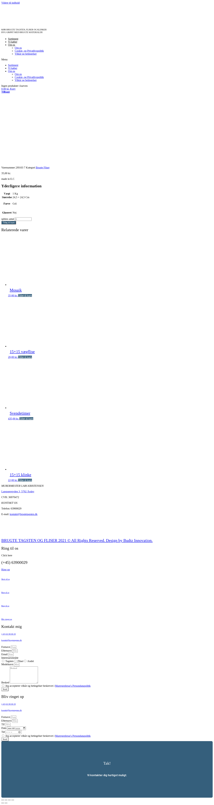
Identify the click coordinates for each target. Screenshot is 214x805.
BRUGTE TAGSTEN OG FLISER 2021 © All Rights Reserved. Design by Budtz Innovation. (77, 540)
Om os (11, 44)
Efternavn (6, 650)
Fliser (20, 661)
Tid (3, 731)
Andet (30, 661)
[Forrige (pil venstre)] (2, 802)
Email (4, 654)
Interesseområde (9, 657)
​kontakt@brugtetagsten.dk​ (11, 710)
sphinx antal (7, 219)
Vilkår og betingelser (26, 53)
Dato (4, 728)
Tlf (3, 724)
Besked (5, 682)
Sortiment (13, 38)
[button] (107, 59)
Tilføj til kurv (9, 222)
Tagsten (9, 661)
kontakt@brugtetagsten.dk (23, 514)
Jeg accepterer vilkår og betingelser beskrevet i (48, 685)
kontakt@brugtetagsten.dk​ (11, 640)
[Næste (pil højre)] (6, 802)
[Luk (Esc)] (2, 799)
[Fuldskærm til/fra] (9, 799)
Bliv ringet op (6, 619)
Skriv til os (5, 579)
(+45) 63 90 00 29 (8, 634)
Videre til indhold (10, 2)
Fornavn (6, 647)
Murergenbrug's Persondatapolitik (73, 685)
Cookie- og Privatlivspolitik (29, 50)
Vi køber (12, 41)
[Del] (6, 799)
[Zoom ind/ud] (12, 799)
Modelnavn (7, 664)
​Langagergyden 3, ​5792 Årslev (17, 491)
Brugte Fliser (42, 167)
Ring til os (5, 592)
